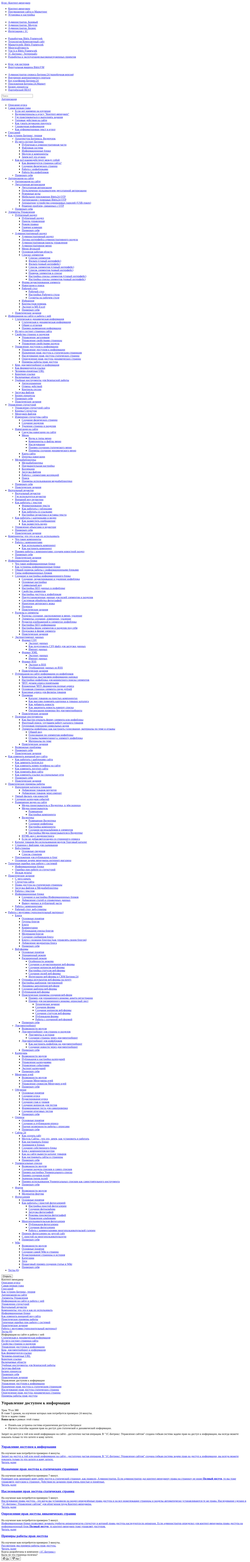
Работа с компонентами (28, 542)
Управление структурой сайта (32, 407)
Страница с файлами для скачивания (36, 845)
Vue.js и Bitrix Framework (22, 50)
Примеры (27, 695)
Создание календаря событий (32, 799)
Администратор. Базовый (23, 22)
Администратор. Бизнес (22, 28)
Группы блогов (30, 921)
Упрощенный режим (34, 955)
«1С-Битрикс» (47, 1551)
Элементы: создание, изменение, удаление (46, 618)
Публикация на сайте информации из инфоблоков (44, 673)
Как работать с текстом (28, 502)
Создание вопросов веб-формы (47, 967)
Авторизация (9, 99)
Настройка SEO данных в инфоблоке (43, 588)
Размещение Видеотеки (42, 820)
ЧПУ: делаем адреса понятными (40, 683)
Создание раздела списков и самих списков (47, 1169)
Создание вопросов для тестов (39, 1105)
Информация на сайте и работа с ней (29, 316)
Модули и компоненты (35, 153)
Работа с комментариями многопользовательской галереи (62, 1230)
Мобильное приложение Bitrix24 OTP (44, 196)
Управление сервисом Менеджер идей (44, 1083)
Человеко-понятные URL (29, 371)
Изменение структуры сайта (31, 416)
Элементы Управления (21, 212)
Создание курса (31, 1095)
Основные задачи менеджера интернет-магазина (43, 860)
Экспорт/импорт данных (29, 637)
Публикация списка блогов (38, 930)
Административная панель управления (44, 242)
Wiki (17, 1242)
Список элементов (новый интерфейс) (51, 270)
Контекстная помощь (34, 303)
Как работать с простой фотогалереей (43, 1202)
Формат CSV (29, 640)
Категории (28, 1257)
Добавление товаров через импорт (42, 793)
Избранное (28, 300)
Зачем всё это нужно (34, 156)
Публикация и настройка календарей (43, 1059)
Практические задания (28, 312)
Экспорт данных (38, 643)
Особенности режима (41, 961)
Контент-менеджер (19, 8)
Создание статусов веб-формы (53, 1013)
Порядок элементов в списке (45, 273)
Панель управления (33, 221)
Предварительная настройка (38, 465)
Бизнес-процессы (18, 86)
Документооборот (25, 1025)
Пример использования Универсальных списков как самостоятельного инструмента (71, 1181)
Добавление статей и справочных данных (46, 900)
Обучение (20, 1089)
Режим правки (30, 224)
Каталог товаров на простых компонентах (53, 698)
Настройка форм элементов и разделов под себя (49, 627)
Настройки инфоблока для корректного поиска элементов (55, 679)
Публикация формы (47, 1016)
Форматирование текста (36, 505)
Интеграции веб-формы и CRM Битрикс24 (53, 976)
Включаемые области (27, 377)
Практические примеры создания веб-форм (47, 994)
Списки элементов (33, 254)
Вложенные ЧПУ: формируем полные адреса (48, 686)
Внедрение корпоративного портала (29, 77)
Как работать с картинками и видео (35, 517)
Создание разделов (33, 423)
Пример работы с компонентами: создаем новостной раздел (49, 551)
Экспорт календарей (34, 1068)
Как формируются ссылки (30, 367)
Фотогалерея (22, 1196)
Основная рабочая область (37, 251)
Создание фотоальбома (42, 1209)
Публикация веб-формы (36, 991)
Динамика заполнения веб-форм (40, 985)
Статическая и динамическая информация (39, 319)
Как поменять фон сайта (29, 771)
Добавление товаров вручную (39, 790)
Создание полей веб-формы (45, 973)
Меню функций (31, 248)
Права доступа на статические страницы (38, 884)
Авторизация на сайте (21, 178)
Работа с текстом (25, 890)
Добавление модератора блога (39, 942)
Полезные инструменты (29, 716)
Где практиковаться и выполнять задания (39, 117)
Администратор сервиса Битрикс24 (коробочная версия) (41, 74)
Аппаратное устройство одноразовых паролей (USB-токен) (56, 202)
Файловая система (32, 147)
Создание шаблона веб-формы (39, 988)
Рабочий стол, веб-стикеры (30, 909)
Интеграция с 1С (18, 31)
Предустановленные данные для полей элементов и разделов (57, 597)
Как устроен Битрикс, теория (25, 135)
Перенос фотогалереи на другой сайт (43, 1233)
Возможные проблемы (28, 747)
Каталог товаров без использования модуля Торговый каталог (51, 842)
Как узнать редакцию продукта (33, 123)
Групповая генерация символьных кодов (45, 725)
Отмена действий (32, 386)
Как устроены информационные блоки (37, 566)
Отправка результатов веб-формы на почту (46, 979)
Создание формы (45, 1007)
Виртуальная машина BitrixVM (26, 67)
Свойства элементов (34, 591)
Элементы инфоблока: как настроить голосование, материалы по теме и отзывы (68, 728)
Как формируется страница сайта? (42, 163)
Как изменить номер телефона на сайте (38, 765)
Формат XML (30, 652)
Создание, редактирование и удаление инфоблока (51, 579)
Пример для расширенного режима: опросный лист (58, 1001)
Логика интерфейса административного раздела (50, 239)
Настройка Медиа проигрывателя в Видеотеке (56, 832)
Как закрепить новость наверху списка (51, 707)
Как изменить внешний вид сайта (27, 756)
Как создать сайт (31, 1135)
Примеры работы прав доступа (40, 361)
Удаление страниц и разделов (39, 426)
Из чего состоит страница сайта (33, 331)
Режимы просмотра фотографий (47, 1215)
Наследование (37, 444)
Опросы (19, 1117)
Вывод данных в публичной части (42, 903)
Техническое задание (47, 1004)
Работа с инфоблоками (35, 169)
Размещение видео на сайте (31, 802)
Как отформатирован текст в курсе (35, 129)
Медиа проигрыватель (35, 808)
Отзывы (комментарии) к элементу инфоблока (56, 738)
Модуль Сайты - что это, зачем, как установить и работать (55, 1138)
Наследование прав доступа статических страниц (50, 355)
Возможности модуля (34, 1028)
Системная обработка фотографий (42, 600)
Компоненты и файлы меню (45, 441)
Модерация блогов (33, 933)
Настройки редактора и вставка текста (44, 514)
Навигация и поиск (33, 285)
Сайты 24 (20, 1132)
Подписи (27, 606)
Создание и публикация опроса (40, 1123)
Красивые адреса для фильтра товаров (44, 692)
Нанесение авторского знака (38, 603)
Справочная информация (29, 126)
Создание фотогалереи (42, 1227)
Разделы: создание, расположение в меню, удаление (52, 615)
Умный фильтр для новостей (31, 796)
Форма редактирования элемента (41, 282)
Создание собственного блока (39, 1147)
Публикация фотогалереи (43, 1224)
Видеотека (28, 817)
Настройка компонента (42, 826)
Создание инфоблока (41, 823)
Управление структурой (22, 404)
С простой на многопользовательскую (44, 1236)
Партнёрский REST (19, 89)
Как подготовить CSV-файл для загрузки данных (57, 646)
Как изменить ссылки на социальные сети (39, 774)
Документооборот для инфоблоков (42, 1040)
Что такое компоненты (28, 539)
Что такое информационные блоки (35, 563)
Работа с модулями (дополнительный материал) (36, 912)
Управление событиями (35, 1065)
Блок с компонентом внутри (38, 1150)
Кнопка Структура (26, 410)
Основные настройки (34, 582)
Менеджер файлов (25, 413)
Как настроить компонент (37, 548)
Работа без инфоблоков (35, 172)
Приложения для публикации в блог (36, 857)
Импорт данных (38, 649)
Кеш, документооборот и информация (37, 364)
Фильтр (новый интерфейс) (44, 264)
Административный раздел (31, 233)
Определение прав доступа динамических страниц (51, 358)
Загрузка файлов (24, 392)
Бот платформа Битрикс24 (23, 80)
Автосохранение (31, 383)
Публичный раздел (26, 215)
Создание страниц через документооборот (53, 1037)
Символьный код (32, 585)
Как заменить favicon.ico (29, 762)
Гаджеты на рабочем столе (44, 297)
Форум (19, 1187)
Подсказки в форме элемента (38, 631)
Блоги (18, 915)
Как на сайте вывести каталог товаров (44, 1154)
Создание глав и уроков (35, 1102)
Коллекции (28, 468)
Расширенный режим (34, 958)
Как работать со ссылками (37, 511)
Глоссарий (14, 132)
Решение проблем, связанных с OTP (43, 205)
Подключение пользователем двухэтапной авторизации (54, 190)
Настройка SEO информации (39, 624)
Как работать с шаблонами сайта (34, 759)
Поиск (25, 478)
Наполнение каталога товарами (33, 787)
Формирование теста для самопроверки (45, 1108)
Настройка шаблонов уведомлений (42, 982)
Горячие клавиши (32, 227)
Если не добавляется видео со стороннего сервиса (51, 838)
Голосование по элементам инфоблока (51, 735)
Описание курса (17, 104)
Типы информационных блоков (33, 572)
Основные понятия (33, 918)
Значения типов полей (35, 1178)
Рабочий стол (29, 288)
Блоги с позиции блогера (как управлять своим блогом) (54, 939)
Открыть (7, 1276)
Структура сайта (24, 881)
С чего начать (23, 878)
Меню (25, 435)
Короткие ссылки (25, 374)
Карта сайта (29, 453)
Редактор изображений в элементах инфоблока (49, 621)
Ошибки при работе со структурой (35, 869)
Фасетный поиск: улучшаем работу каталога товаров (52, 722)
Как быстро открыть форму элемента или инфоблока (52, 719)
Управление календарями (36, 1062)
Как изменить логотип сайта (31, 768)
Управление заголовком (35, 337)
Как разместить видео (34, 523)
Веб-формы (21, 949)
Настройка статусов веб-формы (47, 970)
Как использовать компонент (39, 545)
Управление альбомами (42, 1218)
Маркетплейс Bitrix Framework (26, 44)
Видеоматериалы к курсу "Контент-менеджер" (42, 114)
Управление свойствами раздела (40, 343)
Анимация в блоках (33, 1144)
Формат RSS (29, 661)
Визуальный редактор (21, 490)
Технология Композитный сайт (26, 41)
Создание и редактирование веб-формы (52, 964)
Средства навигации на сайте (39, 432)
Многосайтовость (18, 47)
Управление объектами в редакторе (35, 527)
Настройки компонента (42, 814)
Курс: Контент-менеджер (15, 2)
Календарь (21, 1053)
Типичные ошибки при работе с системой (32, 863)
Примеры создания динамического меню (52, 450)
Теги (24, 1261)
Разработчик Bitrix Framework (25, 38)
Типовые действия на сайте (31, 120)
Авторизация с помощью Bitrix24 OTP (44, 199)
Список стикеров (32, 854)
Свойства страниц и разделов (32, 334)
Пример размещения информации (41, 328)
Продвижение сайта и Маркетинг (27, 11)
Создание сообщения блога (37, 936)
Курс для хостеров (18, 64)
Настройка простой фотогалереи (47, 1206)
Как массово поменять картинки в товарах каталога (59, 701)
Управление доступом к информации (36, 346)
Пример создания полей (36, 1175)
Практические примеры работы (26, 783)
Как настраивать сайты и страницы (42, 1157)
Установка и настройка (21, 14)
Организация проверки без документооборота (55, 710)
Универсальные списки (28, 1163)
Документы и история (41, 1034)
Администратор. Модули (22, 25)
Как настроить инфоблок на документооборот (55, 1043)
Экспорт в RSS (37, 664)
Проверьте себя (24, 175)
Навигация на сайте (26, 429)
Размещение (36, 811)
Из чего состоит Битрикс (29, 141)
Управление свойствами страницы (42, 340)
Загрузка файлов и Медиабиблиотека (36, 887)
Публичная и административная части (44, 144)
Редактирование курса (35, 1098)
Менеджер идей (24, 1074)
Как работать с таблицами (37, 508)
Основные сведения (33, 851)
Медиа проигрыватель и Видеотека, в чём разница (51, 805)
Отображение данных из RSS (46, 667)
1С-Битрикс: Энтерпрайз (22, 53)
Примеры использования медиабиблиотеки (47, 481)
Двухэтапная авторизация (30, 184)
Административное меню (37, 245)
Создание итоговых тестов (37, 1111)
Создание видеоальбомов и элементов (51, 829)
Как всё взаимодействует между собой (37, 160)
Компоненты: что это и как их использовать (33, 536)
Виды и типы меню (40, 438)
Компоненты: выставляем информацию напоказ (50, 676)
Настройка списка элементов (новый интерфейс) (57, 279)
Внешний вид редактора (29, 499)
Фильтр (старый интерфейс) (45, 260)
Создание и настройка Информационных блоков (50, 897)
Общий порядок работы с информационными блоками (47, 569)
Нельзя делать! (23, 872)
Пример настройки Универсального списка (47, 1172)
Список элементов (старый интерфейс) (51, 267)
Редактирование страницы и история (43, 1254)
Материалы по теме (40, 741)
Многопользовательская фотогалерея (43, 1221)
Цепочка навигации (33, 456)
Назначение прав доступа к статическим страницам (52, 352)
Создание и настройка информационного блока (43, 575)
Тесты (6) (13, 1270)
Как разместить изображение (38, 520)
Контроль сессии (31, 389)
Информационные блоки (36, 150)
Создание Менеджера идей (37, 1080)
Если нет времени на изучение (33, 111)
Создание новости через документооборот (53, 1046)
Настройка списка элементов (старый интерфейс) (57, 276)
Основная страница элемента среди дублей (47, 689)
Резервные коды (31, 193)
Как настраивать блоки (35, 1141)
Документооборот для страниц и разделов (46, 1031)
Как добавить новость (41, 704)
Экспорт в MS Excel (33, 306)
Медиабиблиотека (25, 459)
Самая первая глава (19, 108)
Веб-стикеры (22, 848)
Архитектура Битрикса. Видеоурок (35, 138)
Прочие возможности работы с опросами (46, 1126)
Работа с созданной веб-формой (53, 1019)
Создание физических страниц (39, 166)
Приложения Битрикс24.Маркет (27, 83)
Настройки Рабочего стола (44, 294)
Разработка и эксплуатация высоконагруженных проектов (42, 56)
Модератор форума (33, 1193)
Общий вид (35, 731)
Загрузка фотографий (41, 1212)
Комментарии (30, 927)
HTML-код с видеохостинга (38, 835)
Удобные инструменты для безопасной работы (42, 380)
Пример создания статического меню (50, 447)
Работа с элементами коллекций (40, 475)
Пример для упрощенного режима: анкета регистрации (61, 998)
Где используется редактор (30, 496)
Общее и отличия (32, 325)
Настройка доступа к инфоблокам (41, 594)
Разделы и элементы (27, 612)
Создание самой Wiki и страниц (40, 1251)
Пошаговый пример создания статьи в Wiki (47, 1264)
